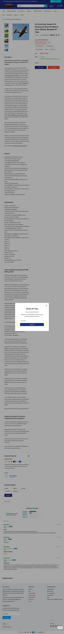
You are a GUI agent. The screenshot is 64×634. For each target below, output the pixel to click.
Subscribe (32, 324)
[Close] (46, 305)
